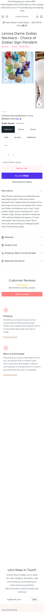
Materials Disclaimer (15, 261)
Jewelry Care (11, 245)
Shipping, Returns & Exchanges (20, 253)
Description (7, 191)
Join (34, 599)
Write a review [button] (22, 294)
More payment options (22, 182)
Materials (9, 237)
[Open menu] (2, 16)
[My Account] (36, 16)
